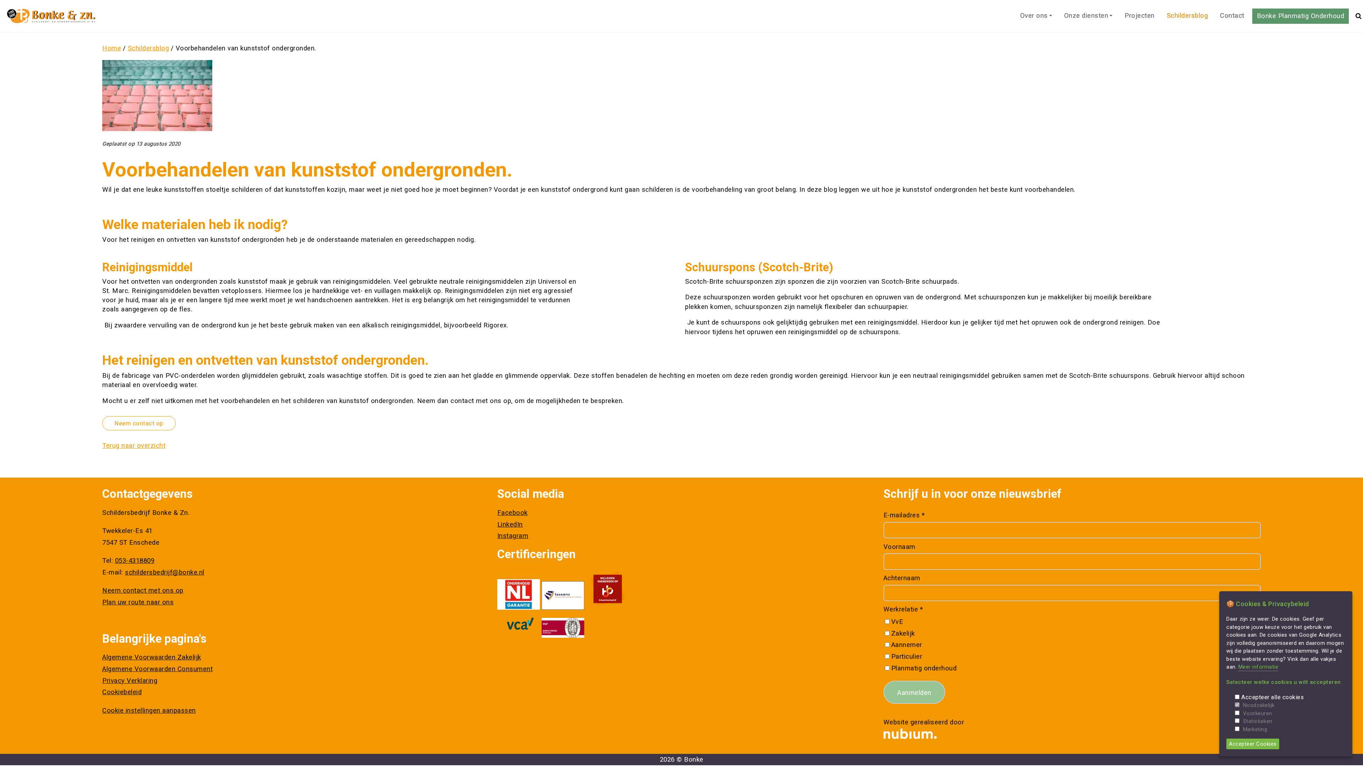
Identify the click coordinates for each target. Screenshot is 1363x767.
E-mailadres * (904, 515)
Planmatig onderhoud (924, 668)
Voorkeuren (1257, 713)
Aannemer (906, 645)
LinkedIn (510, 524)
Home (111, 48)
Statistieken (1257, 721)
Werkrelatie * (903, 609)
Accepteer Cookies (1253, 744)
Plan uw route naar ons (138, 602)
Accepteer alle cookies (1272, 697)
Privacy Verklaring (129, 681)
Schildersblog (1187, 16)
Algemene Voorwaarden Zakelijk (151, 657)
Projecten (1139, 16)
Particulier (906, 656)
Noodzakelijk (1259, 705)
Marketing (1255, 729)
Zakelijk (903, 633)
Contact (1232, 16)
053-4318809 (135, 561)
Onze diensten (1086, 16)
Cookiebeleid (122, 692)
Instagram (513, 536)
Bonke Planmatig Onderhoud (1301, 16)
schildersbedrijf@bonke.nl (164, 572)
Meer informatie (1258, 667)
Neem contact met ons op (143, 590)
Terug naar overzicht (133, 446)
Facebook (512, 513)
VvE (897, 622)
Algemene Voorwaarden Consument (157, 669)
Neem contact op (139, 423)
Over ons (1034, 16)
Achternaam (901, 578)
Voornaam (899, 547)
